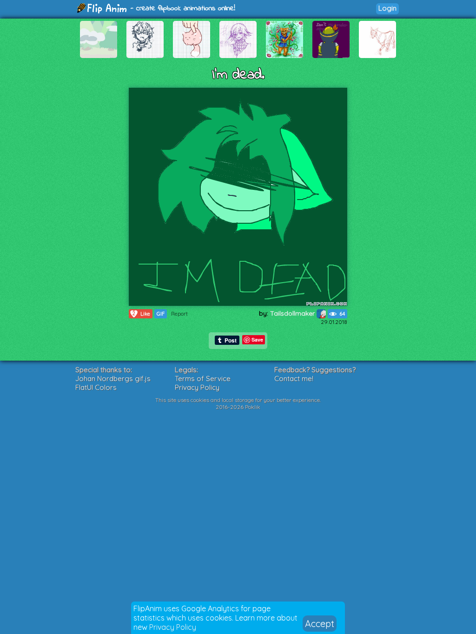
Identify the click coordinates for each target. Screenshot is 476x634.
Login (387, 8)
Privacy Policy (172, 627)
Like (141, 313)
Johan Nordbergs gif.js (113, 378)
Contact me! (293, 378)
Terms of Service (203, 378)
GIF (161, 314)
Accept (319, 623)
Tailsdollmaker (293, 313)
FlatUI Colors (96, 387)
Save (257, 339)
